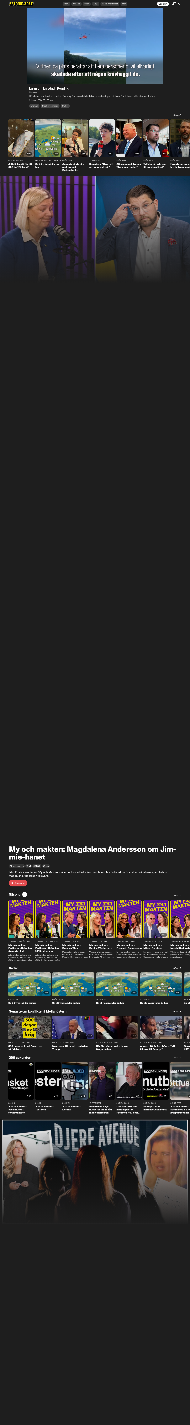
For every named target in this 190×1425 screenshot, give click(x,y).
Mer (124, 4)
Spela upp (20, 883)
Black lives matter (50, 106)
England (34, 106)
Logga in (163, 4)
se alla (177, 115)
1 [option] (24, 894)
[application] (95, 46)
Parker (65, 106)
